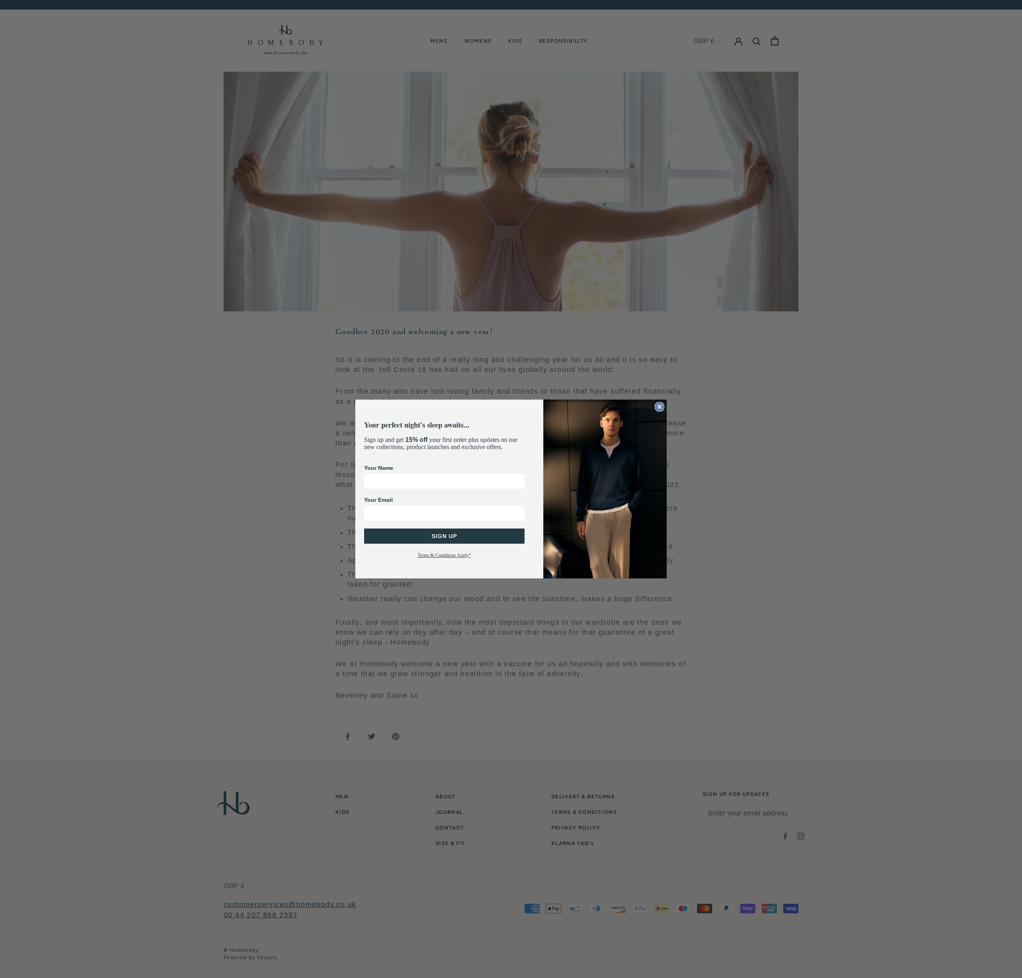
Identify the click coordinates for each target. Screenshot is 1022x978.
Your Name (378, 468)
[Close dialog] (660, 407)
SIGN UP (444, 536)
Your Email (378, 500)
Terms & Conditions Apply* (444, 555)
